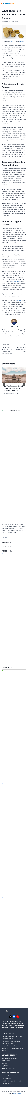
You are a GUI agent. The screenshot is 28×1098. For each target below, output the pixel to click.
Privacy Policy (6, 1076)
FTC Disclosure (6, 1078)
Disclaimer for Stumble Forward (11, 1081)
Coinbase (4, 1063)
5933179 (13, 41)
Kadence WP (17, 1093)
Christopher (6, 21)
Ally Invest (5, 1066)
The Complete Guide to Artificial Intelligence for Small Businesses (7, 349)
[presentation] (14, 375)
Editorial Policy (6, 1083)
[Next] (24, 384)
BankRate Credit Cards (9, 1068)
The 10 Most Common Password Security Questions (11, 1042)
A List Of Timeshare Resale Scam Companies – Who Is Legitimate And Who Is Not (13, 1048)
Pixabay (21, 41)
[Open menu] (26, 3)
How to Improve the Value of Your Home (21, 348)
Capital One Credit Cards (9, 1058)
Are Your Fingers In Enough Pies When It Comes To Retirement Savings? (13, 388)
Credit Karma (6, 1060)
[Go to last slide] (4, 384)
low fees (18, 300)
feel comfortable (16, 281)
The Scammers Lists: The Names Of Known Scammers (13, 1037)
